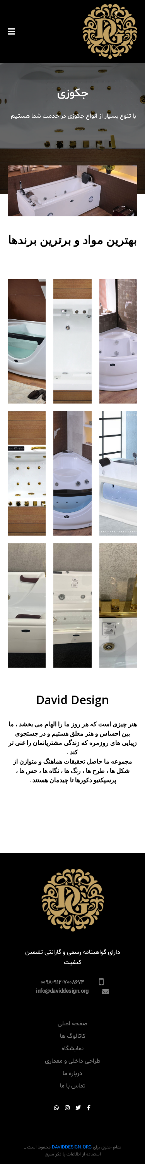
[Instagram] (67, 1107)
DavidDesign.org (72, 1147)
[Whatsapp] (56, 1107)
